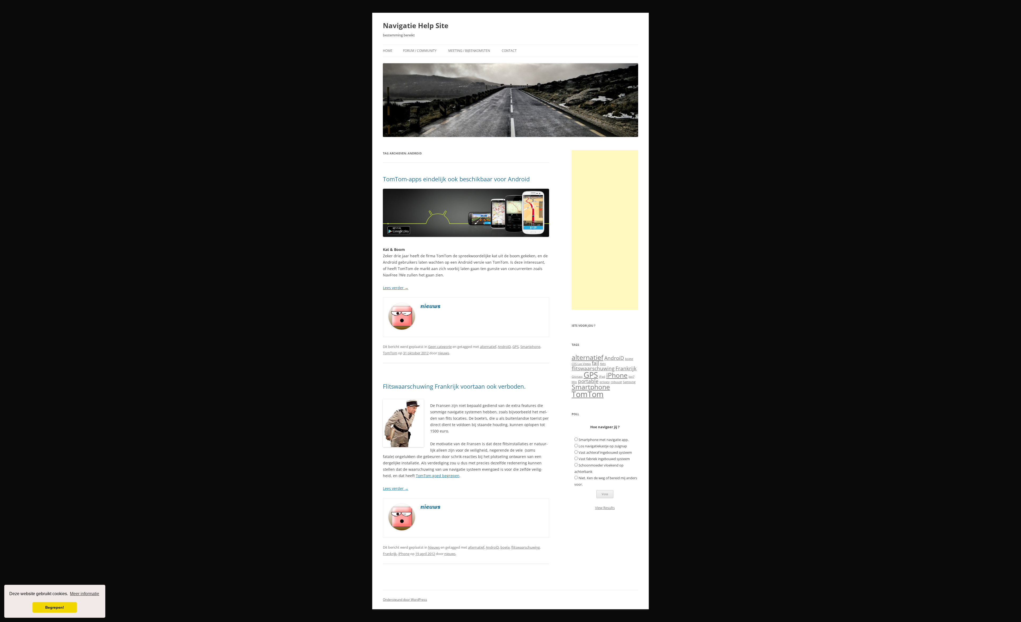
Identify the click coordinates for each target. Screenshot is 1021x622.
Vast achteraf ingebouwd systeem (605, 452)
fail (595, 363)
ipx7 (631, 377)
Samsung (629, 382)
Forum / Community (420, 50)
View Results (605, 507)
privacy (605, 382)
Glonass (577, 377)
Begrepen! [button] (54, 607)
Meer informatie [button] (84, 593)
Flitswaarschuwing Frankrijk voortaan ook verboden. (454, 386)
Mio (574, 382)
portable (588, 381)
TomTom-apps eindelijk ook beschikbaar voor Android (456, 179)
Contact (509, 50)
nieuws (443, 353)
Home (387, 50)
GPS (515, 346)
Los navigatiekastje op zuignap (603, 446)
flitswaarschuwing (525, 547)
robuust (616, 382)
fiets (603, 364)
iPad (602, 377)
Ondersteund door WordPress (405, 599)
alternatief (488, 346)
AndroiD (504, 346)
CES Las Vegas (581, 364)
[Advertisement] (605, 230)
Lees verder (395, 287)
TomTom (390, 353)
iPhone (403, 553)
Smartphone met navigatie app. (604, 439)
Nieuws (434, 547)
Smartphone (530, 346)
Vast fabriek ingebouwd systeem (604, 458)
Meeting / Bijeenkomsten (469, 50)
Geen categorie (440, 346)
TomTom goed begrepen (437, 475)
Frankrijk (390, 553)
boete (505, 547)
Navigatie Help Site (415, 25)
